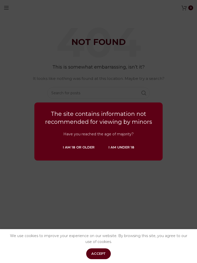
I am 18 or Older (78, 147)
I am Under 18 (121, 147)
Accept (98, 253)
